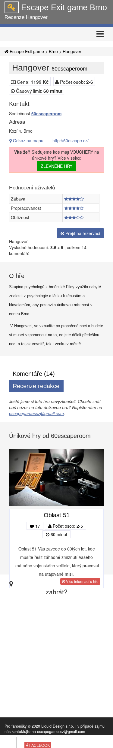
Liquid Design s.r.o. (57, 726)
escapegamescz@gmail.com (36, 413)
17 (37, 526)
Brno (53, 51)
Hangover (72, 51)
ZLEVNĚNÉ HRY (56, 166)
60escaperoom (46, 113)
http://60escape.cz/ (70, 140)
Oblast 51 (57, 515)
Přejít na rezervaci (82, 233)
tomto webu (52, 740)
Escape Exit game (26, 51)
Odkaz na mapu (27, 140)
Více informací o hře (82, 581)
